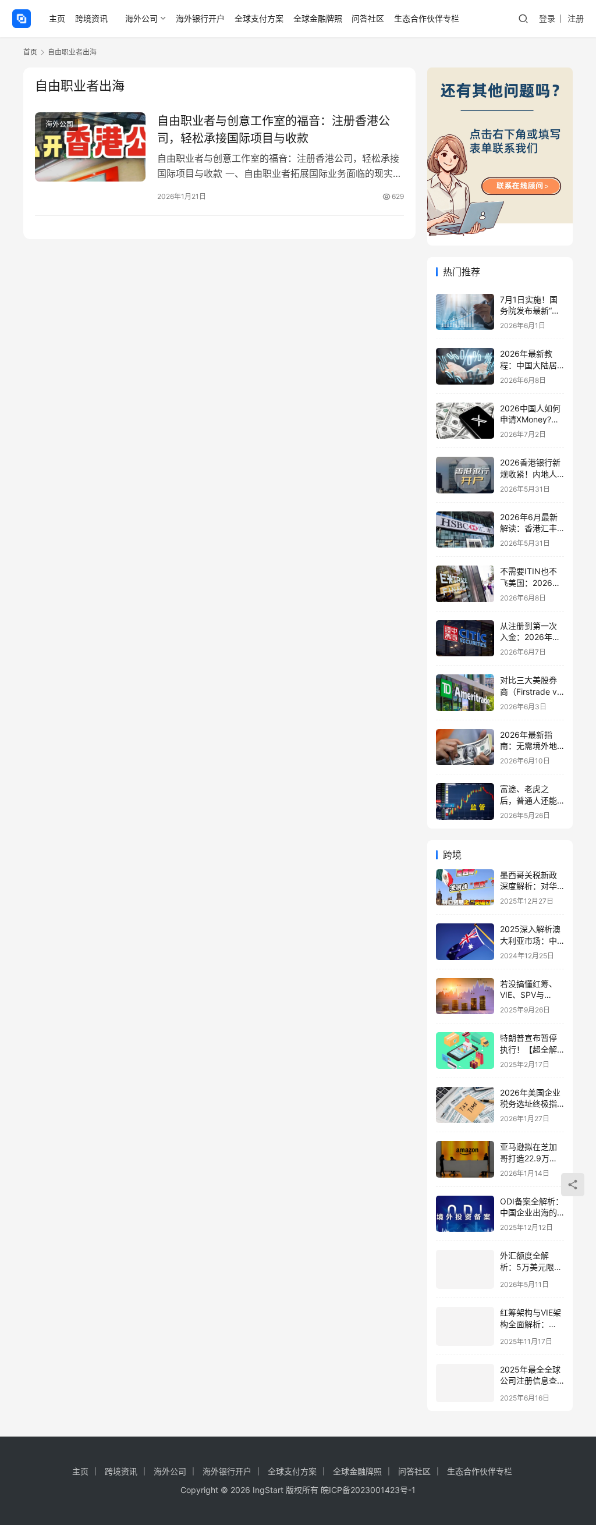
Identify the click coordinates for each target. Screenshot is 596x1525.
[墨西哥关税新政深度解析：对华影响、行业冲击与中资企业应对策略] (465, 887)
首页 (30, 52)
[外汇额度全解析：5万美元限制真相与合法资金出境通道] (465, 1269)
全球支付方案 (259, 18)
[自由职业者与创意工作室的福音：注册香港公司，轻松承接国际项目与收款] (90, 147)
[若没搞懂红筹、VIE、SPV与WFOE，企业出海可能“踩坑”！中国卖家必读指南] (465, 996)
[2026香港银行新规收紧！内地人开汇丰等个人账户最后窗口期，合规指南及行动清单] (465, 475)
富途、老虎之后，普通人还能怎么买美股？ (528, 800)
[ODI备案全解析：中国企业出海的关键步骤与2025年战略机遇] (465, 1214)
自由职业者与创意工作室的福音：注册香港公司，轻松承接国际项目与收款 (273, 129)
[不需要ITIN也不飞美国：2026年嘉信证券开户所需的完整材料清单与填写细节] (465, 584)
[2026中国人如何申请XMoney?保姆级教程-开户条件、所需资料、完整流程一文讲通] (465, 421)
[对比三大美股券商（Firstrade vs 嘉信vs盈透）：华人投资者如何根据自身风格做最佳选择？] (465, 692)
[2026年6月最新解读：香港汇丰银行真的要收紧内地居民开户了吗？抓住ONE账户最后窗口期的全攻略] (465, 529)
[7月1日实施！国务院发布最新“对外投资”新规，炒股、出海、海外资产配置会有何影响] (465, 312)
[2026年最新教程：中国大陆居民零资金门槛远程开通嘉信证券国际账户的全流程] (465, 366)
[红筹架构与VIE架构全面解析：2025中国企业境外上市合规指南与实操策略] (465, 1326)
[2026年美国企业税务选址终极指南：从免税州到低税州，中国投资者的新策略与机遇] (465, 1105)
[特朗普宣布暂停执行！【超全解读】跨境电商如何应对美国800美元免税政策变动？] (465, 1050)
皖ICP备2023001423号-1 (368, 1490)
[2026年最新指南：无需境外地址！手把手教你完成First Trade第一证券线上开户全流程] (465, 747)
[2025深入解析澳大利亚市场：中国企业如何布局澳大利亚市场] (465, 941)
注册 (575, 18)
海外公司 (141, 18)
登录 (547, 18)
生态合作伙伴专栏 (426, 18)
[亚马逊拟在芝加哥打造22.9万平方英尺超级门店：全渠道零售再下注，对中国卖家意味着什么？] (465, 1159)
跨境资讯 (91, 18)
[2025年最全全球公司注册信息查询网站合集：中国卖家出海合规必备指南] (465, 1383)
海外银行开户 (200, 18)
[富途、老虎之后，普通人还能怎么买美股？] (465, 801)
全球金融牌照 (317, 18)
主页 (57, 18)
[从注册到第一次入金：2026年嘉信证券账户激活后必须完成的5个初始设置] (465, 638)
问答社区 (368, 18)
